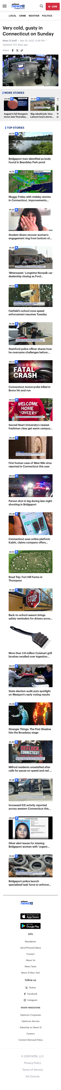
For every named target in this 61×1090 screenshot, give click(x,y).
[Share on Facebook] (12, 50)
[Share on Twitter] (17, 50)
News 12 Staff (10, 41)
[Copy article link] (21, 50)
